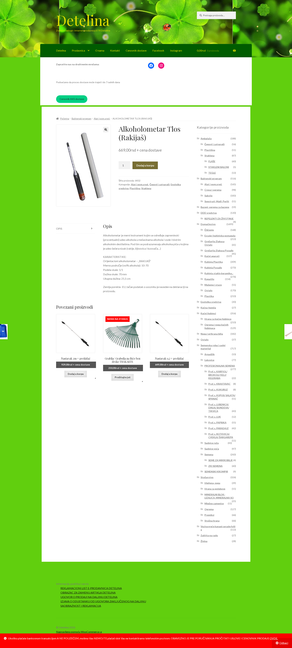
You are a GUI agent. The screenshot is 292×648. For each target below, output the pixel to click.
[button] (105, 129)
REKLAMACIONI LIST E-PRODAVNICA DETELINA (91, 588)
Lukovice (209, 360)
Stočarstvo (207, 477)
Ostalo (208, 290)
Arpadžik (209, 354)
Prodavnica (78, 50)
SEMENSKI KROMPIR (216, 471)
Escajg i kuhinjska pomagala (219, 235)
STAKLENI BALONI (218, 167)
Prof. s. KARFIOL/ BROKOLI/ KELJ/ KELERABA (217, 375)
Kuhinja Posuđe (213, 267)
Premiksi (209, 514)
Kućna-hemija (208, 307)
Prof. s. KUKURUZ (218, 389)
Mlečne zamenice (214, 503)
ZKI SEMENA (215, 465)
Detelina (83, 19)
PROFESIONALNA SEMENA (219, 365)
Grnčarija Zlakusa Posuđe (218, 250)
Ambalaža (206, 138)
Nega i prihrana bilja (212, 333)
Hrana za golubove (214, 488)
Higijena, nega (212, 483)
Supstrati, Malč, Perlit (216, 201)
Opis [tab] (59, 228)
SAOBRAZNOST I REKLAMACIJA (80, 605)
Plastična (135, 188)
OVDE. (274, 638)
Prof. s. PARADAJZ (218, 428)
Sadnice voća (211, 448)
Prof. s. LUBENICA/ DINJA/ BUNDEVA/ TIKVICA (218, 408)
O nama (99, 50)
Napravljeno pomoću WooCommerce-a (79, 631)
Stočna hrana (212, 520)
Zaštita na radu (209, 535)
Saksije (208, 195)
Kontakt (115, 50)
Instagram (176, 50)
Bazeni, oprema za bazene (215, 207)
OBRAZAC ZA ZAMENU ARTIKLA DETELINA (88, 592)
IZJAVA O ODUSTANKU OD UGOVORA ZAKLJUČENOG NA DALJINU (103, 601)
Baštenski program (81, 118)
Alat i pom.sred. (102, 118)
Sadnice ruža (211, 443)
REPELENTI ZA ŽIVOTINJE (219, 218)
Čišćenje (209, 229)
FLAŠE (211, 161)
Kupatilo (209, 279)
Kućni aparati (212, 256)
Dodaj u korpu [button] (76, 373)
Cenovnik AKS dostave (72, 98)
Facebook (158, 50)
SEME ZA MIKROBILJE (220, 460)
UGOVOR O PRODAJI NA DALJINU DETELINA (88, 596)
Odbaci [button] (283, 642)
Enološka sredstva (211, 301)
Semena (208, 454)
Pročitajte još (122, 377)
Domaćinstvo (208, 224)
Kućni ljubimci (208, 313)
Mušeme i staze (213, 284)
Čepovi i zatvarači (160, 184)
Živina (204, 541)
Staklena (146, 188)
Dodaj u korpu (145, 165)
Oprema (209, 509)
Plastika (209, 296)
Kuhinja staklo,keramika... (218, 273)
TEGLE (212, 172)
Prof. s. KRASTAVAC (219, 383)
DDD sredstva (209, 212)
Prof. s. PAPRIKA (217, 422)
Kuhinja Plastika (213, 261)
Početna (64, 118)
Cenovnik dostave (136, 50)
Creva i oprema (212, 189)
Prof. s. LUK (214, 416)
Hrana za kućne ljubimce (217, 318)
